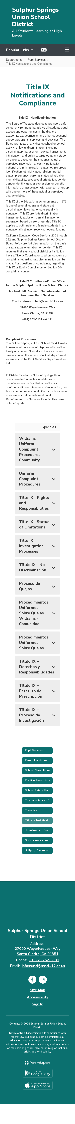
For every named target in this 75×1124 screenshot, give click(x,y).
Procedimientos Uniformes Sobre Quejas (33, 642)
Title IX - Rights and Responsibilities (34, 503)
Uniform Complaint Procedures (29, 479)
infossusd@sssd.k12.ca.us (43, 965)
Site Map (37, 990)
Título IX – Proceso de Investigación (31, 715)
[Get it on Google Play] (38, 1073)
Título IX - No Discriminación (32, 567)
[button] (19, 50)
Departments (14, 60)
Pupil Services (37, 60)
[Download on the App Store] (38, 1085)
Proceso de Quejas (29, 586)
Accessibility (37, 997)
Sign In (37, 1004)
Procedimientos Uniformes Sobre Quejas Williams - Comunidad (33, 613)
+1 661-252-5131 (44, 960)
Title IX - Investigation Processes (31, 546)
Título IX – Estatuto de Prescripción (30, 691)
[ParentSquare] (37, 1063)
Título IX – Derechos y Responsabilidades (36, 667)
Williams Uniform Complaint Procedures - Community (31, 449)
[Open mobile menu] (67, 50)
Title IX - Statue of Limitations (34, 524)
